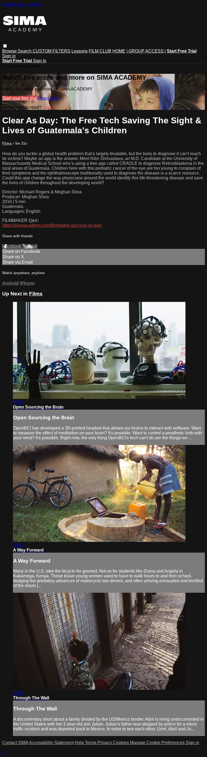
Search (25, 51)
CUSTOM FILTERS (51, 51)
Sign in (9, 56)
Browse (10, 51)
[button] (5, 46)
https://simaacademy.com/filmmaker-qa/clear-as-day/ (52, 225)
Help (80, 742)
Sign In (39, 60)
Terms (91, 742)
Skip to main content (21, 4)
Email (31, 246)
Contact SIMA (15, 742)
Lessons (79, 51)
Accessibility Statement (51, 742)
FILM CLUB (100, 51)
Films (7, 143)
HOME (118, 51)
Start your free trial (20, 98)
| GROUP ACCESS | (146, 51)
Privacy (105, 742)
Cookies (121, 742)
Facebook (12, 246)
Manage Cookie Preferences (158, 742)
